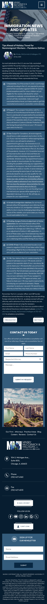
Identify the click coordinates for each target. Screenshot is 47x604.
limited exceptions (13, 91)
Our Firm (9, 432)
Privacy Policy (26, 576)
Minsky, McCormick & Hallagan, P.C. (28, 54)
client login (24, 526)
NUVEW (5, 574)
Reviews (22, 434)
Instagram (21, 516)
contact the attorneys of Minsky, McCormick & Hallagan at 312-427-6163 (22, 311)
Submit (23, 565)
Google (31, 516)
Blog (39, 432)
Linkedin (26, 516)
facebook (10, 516)
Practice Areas (30, 432)
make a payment (23, 503)
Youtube (15, 516)
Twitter (36, 516)
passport (36, 276)
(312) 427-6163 (17, 477)
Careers (14, 434)
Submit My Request (23, 380)
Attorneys (19, 432)
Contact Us (31, 434)
